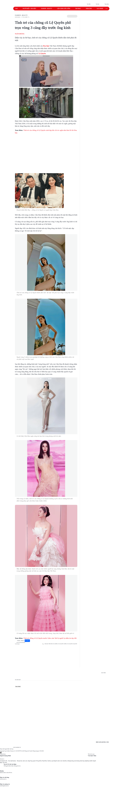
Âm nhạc (78, 8)
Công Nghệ (84, 760)
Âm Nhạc (42, 760)
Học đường (67, 760)
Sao (16, 8)
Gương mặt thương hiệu (76, 760)
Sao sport (100, 8)
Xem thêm (17, 686)
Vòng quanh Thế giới (35, 760)
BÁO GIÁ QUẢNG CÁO (102, 742)
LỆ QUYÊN (75, 643)
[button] (72, 16)
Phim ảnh (89, 8)
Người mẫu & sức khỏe (59, 760)
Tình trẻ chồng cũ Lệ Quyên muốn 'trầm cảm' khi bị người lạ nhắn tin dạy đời (50, 638)
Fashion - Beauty (46, 8)
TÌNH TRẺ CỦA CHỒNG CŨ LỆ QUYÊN (56, 643)
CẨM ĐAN (46, 643)
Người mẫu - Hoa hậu (29, 8)
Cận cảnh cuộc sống (63, 8)
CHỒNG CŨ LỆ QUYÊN (68, 643)
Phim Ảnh (47, 760)
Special (89, 760)
